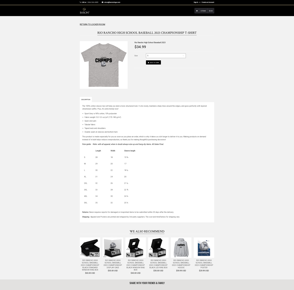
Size (136, 56)
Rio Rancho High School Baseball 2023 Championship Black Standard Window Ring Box (90, 265)
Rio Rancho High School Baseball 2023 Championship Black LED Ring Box (158, 264)
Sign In (196, 2)
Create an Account (208, 2)
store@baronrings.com (112, 2)
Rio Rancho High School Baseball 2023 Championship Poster (204, 264)
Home (82, 20)
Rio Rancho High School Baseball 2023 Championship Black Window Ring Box (135, 265)
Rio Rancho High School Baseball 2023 (150, 42)
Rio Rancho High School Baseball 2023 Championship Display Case (113, 264)
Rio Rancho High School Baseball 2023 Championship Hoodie (181, 264)
